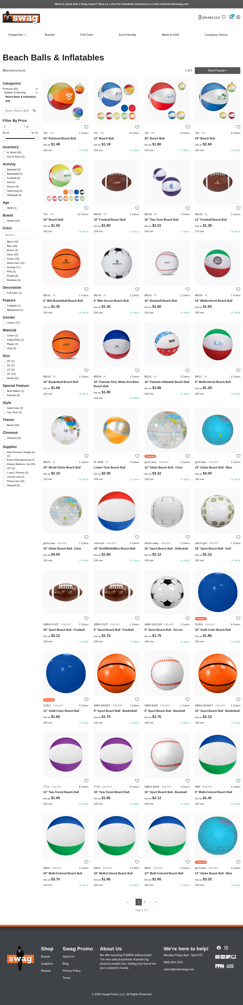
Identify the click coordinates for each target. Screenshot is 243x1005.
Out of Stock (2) (16, 156)
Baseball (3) (13, 169)
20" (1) (11, 361)
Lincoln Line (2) (15, 476)
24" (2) (11, 365)
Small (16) (13, 378)
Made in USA (170, 34)
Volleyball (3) (14, 195)
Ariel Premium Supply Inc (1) (21, 454)
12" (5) (11, 369)
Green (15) (13, 258)
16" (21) (11, 373)
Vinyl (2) (11, 348)
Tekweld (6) (13, 485)
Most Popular (216, 70)
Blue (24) (12, 245)
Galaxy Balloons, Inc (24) (21, 464)
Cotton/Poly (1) (15, 339)
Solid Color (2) (15, 408)
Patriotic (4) (13, 395)
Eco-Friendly (127, 34)
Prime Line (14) (15, 481)
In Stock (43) (14, 152)
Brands (50, 34)
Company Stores (216, 34)
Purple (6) (12, 275)
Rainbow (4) (14, 280)
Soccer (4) (13, 186)
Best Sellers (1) (15, 391)
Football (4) (13, 178)
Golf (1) (11, 182)
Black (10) (12, 241)
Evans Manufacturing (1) (21, 459)
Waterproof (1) (15, 309)
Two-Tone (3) (14, 412)
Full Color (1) (14, 292)
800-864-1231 (211, 17)
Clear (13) (12, 254)
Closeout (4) (14, 437)
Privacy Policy (72, 970)
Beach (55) (13, 425)
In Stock (83, 150)
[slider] (4, 138)
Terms (66, 977)
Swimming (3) (14, 190)
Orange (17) (14, 267)
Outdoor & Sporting (15, 92)
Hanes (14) (13, 220)
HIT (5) (11, 468)
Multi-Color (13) (16, 263)
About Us (68, 956)
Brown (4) (12, 250)
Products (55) (10, 88)
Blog (65, 963)
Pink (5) (11, 271)
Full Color (86, 34)
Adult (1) (12, 207)
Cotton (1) (12, 335)
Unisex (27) (13, 322)
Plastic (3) (12, 344)
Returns (46, 970)
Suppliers (47, 963)
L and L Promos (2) (17, 472)
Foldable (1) (14, 305)
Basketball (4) (14, 173)
